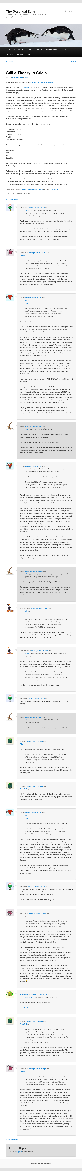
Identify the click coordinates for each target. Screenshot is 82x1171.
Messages (10, 54)
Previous (9, 61)
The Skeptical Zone (20, 11)
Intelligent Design (32, 189)
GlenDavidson (24, 994)
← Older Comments (12, 199)
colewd (27, 210)
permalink (55, 189)
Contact (28, 54)
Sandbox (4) (38, 50)
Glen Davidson (25, 1008)
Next (73, 61)
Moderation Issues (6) (52, 50)
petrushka (28, 720)
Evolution (23, 189)
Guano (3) (20, 54)
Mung (26, 77)
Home (8, 50)
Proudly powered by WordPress (41, 1163)
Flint (26, 303)
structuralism (26, 87)
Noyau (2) (65, 50)
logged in (19, 1152)
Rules (29, 50)
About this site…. (19, 50)
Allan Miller (24, 789)
